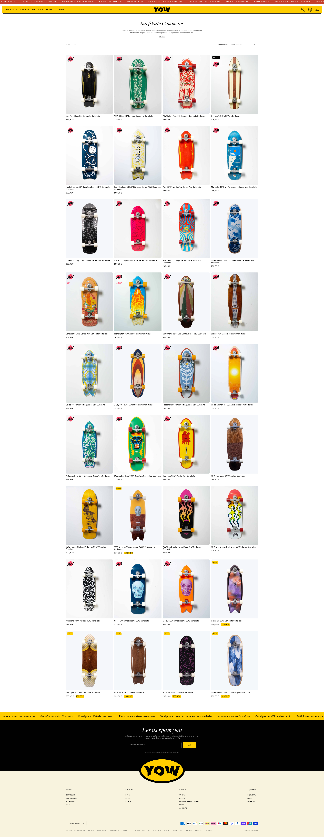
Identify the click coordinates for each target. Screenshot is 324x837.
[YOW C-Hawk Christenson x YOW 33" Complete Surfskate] (137, 515)
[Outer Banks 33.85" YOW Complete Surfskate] (234, 660)
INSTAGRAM (251, 795)
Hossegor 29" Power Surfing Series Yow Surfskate (184, 405)
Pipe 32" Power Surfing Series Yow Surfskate (182, 187)
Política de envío (138, 831)
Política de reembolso (75, 831)
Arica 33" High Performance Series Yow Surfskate (135, 260)
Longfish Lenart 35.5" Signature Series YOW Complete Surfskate (137, 188)
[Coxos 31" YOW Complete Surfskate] (234, 588)
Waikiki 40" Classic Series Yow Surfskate (228, 334)
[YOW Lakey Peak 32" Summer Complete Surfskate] (186, 84)
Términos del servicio (118, 831)
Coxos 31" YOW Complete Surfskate (226, 621)
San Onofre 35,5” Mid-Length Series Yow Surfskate (184, 334)
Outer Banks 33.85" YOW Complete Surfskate (230, 692)
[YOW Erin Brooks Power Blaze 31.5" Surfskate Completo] (186, 515)
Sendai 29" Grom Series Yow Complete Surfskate (87, 334)
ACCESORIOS (70, 801)
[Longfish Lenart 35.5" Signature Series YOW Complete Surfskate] (137, 155)
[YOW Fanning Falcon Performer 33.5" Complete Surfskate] (89, 515)
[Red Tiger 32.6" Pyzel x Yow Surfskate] (186, 444)
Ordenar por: (223, 44)
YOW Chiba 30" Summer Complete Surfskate (133, 116)
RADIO (127, 798)
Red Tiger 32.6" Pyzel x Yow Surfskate (179, 476)
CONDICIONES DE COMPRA (189, 801)
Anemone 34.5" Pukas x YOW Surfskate (83, 621)
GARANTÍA (183, 798)
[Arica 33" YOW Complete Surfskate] (186, 660)
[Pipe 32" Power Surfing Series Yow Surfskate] (186, 155)
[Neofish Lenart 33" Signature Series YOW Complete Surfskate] (89, 155)
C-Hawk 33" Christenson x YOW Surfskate (181, 621)
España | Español (74, 823)
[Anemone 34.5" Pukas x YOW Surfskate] (89, 588)
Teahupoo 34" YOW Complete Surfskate (83, 692)
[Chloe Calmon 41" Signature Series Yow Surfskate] (234, 373)
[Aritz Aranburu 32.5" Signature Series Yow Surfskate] (89, 444)
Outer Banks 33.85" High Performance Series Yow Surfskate (232, 261)
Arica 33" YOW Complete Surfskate (178, 692)
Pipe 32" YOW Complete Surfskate (129, 692)
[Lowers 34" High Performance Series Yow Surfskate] (89, 228)
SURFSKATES (70, 795)
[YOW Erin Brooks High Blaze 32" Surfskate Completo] (234, 515)
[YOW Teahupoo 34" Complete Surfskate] (234, 444)
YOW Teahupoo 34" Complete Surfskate (228, 476)
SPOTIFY (250, 798)
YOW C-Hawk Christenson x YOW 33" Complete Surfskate (134, 548)
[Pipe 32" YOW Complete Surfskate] (137, 660)
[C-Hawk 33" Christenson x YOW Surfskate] (186, 588)
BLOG (127, 795)
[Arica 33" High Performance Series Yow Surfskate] (137, 228)
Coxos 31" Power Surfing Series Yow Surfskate (85, 405)
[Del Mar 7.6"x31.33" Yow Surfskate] (234, 84)
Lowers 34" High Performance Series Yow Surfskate (88, 260)
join (189, 745)
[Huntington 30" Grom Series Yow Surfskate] (137, 301)
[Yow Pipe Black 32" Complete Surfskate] (89, 84)
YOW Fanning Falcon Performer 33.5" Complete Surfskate (86, 548)
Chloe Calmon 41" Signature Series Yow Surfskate (232, 405)
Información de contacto (159, 831)
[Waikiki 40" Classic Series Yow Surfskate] (234, 301)
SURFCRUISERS (71, 798)
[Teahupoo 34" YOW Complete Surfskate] (89, 660)
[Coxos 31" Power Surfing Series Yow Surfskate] (89, 373)
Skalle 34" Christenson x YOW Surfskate (131, 621)
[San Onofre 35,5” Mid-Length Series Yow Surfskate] (186, 301)
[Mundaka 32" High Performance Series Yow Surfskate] (234, 155)
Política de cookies (194, 831)
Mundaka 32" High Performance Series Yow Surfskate (234, 187)
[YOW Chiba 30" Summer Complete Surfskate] (137, 84)
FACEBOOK (251, 801)
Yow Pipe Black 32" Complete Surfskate (83, 116)
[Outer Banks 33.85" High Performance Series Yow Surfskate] (234, 228)
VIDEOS (128, 801)
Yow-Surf (254, 830)
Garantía (209, 831)
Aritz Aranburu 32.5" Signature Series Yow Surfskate (88, 476)
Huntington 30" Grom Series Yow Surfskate (132, 334)
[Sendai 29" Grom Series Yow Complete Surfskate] (89, 301)
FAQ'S (181, 805)
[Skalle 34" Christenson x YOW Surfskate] (137, 588)
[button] (9, 9)
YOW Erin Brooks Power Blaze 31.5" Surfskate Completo (182, 548)
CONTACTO (183, 808)
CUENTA (182, 795)
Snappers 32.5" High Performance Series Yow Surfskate (182, 261)
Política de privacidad (97, 831)
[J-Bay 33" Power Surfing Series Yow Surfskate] (137, 373)
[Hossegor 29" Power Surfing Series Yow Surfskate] (186, 373)
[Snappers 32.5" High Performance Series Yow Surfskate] (186, 228)
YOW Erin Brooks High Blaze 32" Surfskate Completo (233, 547)
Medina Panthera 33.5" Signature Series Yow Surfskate (137, 476)
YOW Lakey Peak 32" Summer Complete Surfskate (184, 116)
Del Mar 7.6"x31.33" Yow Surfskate (225, 116)
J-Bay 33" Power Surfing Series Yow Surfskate (133, 405)
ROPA (68, 805)
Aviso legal (178, 831)
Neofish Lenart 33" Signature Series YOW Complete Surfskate (88, 188)
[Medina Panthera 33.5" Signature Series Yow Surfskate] (137, 444)
